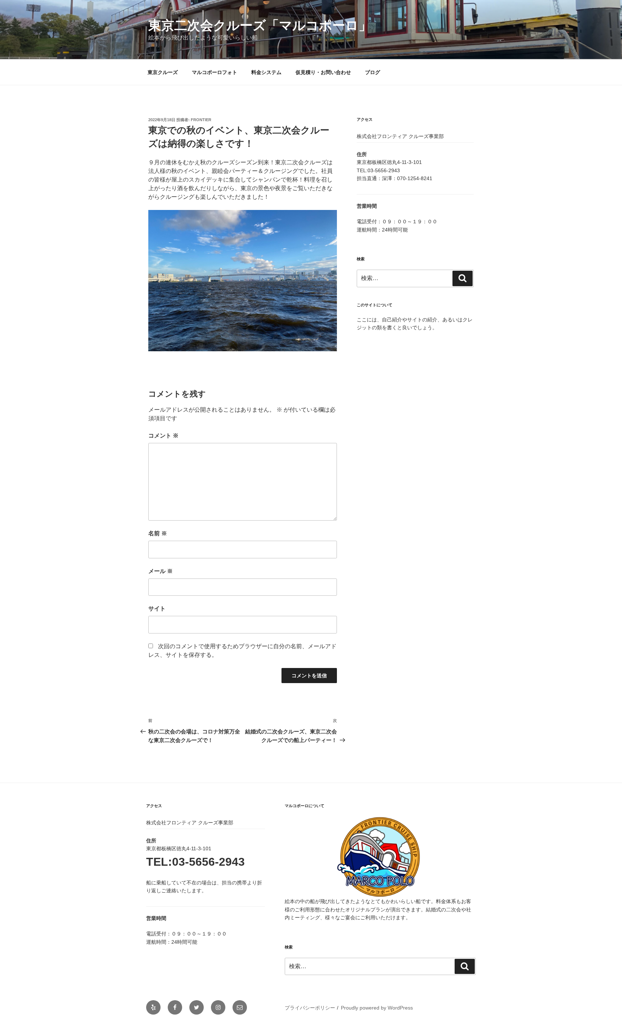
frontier (201, 120)
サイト (157, 608)
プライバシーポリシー (310, 1008)
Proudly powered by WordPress (377, 1008)
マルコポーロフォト (214, 72)
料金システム (266, 72)
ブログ (372, 72)
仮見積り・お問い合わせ (323, 72)
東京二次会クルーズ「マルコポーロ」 (259, 25)
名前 (157, 533)
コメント (163, 436)
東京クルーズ (163, 72)
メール (160, 571)
